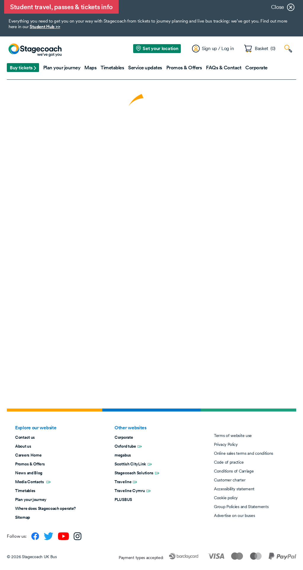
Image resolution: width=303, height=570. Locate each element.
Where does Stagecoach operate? (45, 508)
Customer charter (229, 480)
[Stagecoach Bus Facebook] (35, 536)
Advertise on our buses (234, 515)
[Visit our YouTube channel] (63, 536)
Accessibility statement (234, 488)
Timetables (25, 490)
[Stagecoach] (35, 50)
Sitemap (22, 517)
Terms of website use (233, 435)
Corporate (124, 437)
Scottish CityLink (130, 464)
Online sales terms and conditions (243, 453)
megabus (123, 455)
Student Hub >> (45, 26)
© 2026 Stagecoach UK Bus (32, 556)
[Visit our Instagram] (77, 536)
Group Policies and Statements (241, 506)
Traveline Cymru (130, 490)
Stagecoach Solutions (134, 472)
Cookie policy (226, 497)
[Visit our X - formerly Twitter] (48, 536)
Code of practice (229, 462)
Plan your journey (30, 499)
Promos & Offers (30, 464)
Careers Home (28, 455)
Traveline (123, 481)
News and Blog (28, 472)
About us (23, 446)
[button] (23, 67)
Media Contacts (30, 481)
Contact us (25, 437)
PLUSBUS (123, 499)
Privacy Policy (226, 444)
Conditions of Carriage (234, 471)
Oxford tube (125, 446)
